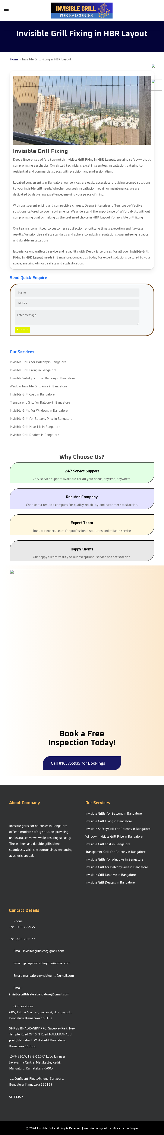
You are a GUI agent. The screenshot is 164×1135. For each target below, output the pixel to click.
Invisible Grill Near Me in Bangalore (35, 426)
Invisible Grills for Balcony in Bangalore (38, 362)
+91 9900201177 (22, 939)
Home (14, 59)
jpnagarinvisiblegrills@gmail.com (46, 963)
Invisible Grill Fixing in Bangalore (33, 370)
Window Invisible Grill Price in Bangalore (38, 386)
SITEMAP (16, 1097)
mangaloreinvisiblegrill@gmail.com (48, 975)
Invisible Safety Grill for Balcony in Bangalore (42, 378)
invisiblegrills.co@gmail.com (43, 951)
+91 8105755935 (22, 927)
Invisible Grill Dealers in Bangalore (34, 435)
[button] (6, 11)
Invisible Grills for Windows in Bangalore (39, 410)
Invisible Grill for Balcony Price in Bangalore (41, 418)
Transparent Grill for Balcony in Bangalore (40, 402)
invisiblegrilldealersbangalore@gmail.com (39, 994)
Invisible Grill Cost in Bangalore (32, 394)
